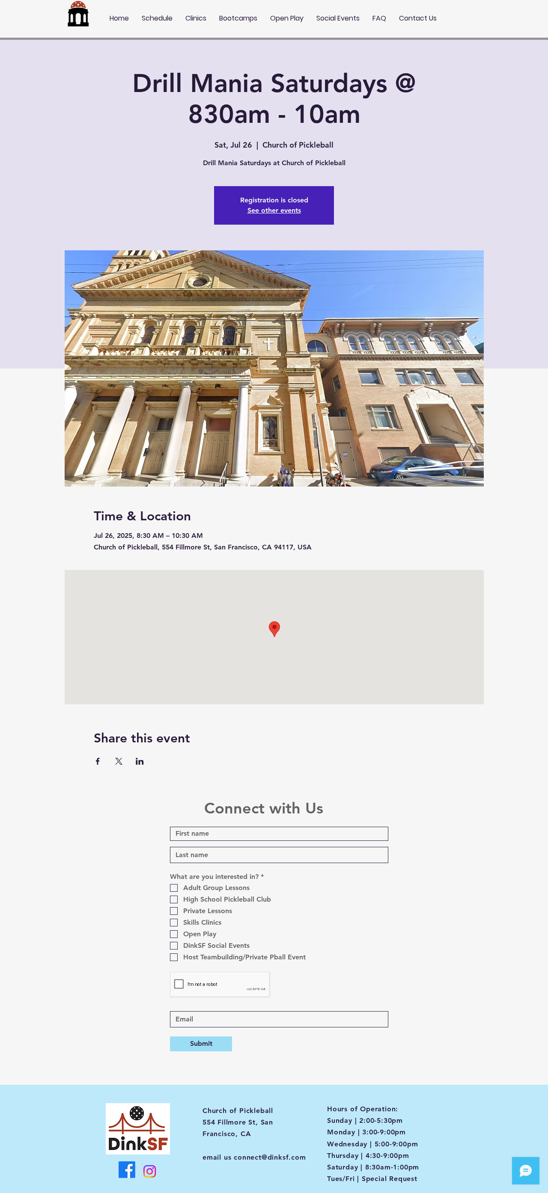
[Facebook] (127, 1169)
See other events (274, 210)
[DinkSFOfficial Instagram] (149, 1171)
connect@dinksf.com (270, 1157)
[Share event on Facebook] (98, 761)
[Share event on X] (119, 761)
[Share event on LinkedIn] (140, 761)
